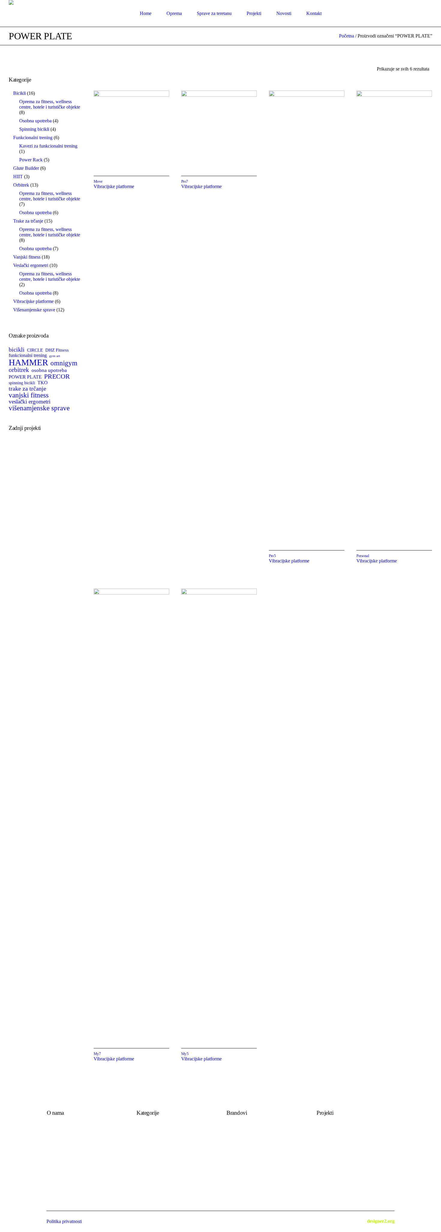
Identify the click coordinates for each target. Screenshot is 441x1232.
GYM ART (237, 1159)
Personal (362, 555)
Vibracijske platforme (114, 186)
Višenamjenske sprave (157, 1165)
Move (98, 181)
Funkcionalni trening (156, 1179)
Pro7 (184, 181)
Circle (232, 1146)
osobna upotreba (49, 370)
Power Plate (237, 1132)
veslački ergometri (29, 401)
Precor (232, 1152)
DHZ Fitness (57, 350)
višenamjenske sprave (39, 408)
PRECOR (57, 376)
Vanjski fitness (150, 1146)
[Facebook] (420, 13)
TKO (43, 382)
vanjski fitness (29, 395)
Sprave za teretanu (153, 1172)
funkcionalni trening (28, 355)
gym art (54, 356)
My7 (97, 1053)
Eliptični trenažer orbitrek (160, 1132)
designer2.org (380, 1221)
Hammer (234, 1139)
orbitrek (19, 370)
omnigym (63, 363)
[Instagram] (428, 13)
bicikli (17, 349)
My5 (185, 1053)
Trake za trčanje (151, 1126)
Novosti (54, 1126)
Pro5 (272, 555)
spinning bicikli (22, 383)
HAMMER (28, 362)
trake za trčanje (27, 388)
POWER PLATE (25, 377)
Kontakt (54, 1132)
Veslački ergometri (154, 1152)
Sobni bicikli (148, 1139)
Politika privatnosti (64, 1139)
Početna (346, 35)
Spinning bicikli (151, 1159)
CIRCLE (35, 350)
